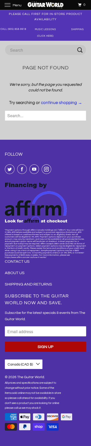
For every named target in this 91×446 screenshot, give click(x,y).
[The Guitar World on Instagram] (47, 169)
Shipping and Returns (28, 284)
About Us (15, 273)
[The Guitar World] (45, 5)
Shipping (77, 29)
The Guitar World (30, 377)
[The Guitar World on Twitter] (10, 169)
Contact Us (17, 261)
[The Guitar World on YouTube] (35, 169)
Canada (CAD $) (21, 364)
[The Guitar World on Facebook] (23, 169)
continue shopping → (61, 102)
